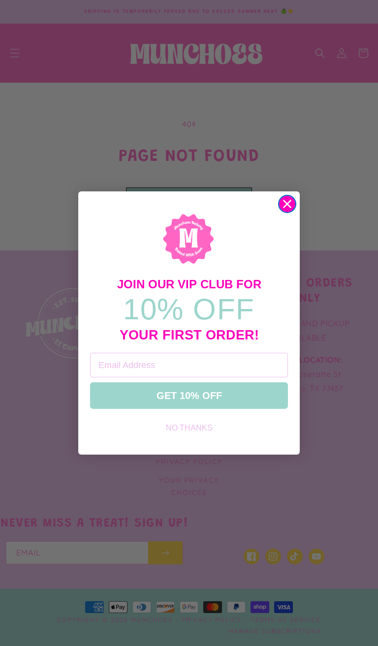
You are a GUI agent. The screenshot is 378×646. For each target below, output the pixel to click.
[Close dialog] (287, 204)
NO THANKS (189, 428)
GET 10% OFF (189, 395)
